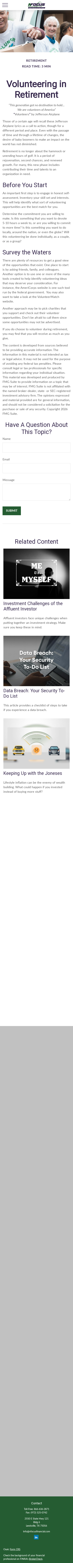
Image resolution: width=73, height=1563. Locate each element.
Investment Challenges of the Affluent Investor (33, 606)
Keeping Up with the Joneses (32, 773)
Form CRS (15, 1549)
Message (9, 480)
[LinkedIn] (36, 1537)
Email (6, 459)
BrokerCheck (35, 1559)
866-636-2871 (41, 1509)
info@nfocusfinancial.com (36, 1531)
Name (7, 439)
